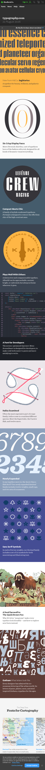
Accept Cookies (31, 765)
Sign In (25, 2)
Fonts (3, 6)
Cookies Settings (17, 765)
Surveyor (39, 749)
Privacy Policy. (16, 762)
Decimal (6, 749)
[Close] (42, 765)
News (9, 6)
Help (15, 6)
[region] (22, 762)
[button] (30, 2)
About (21, 6)
